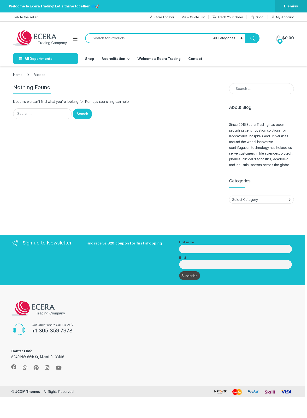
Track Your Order (230, 17)
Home (17, 75)
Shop (259, 17)
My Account (285, 17)
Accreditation (113, 59)
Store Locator (164, 17)
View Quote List (193, 17)
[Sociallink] (14, 367)
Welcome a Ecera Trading (159, 59)
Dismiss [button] (291, 6)
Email (182, 257)
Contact (195, 59)
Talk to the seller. (25, 17)
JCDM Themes (27, 391)
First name (186, 242)
